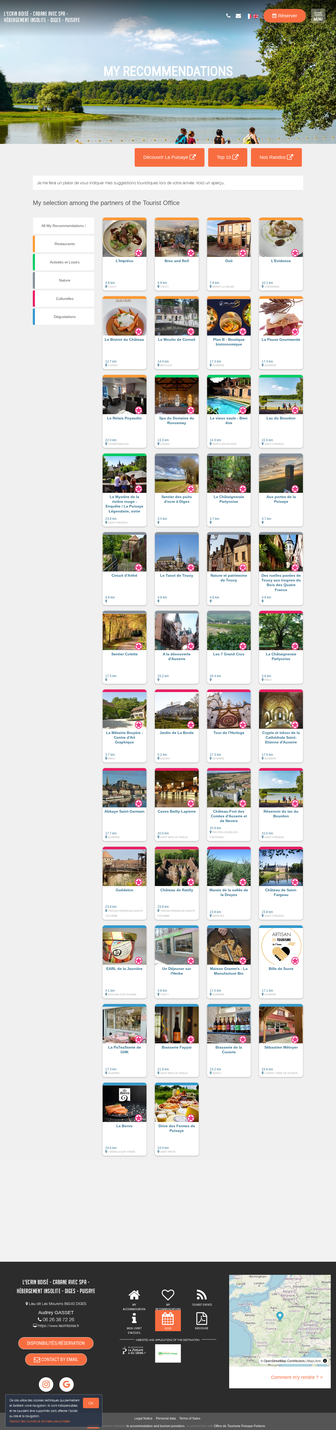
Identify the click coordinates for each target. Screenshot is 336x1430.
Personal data (166, 1418)
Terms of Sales (189, 1418)
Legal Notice (143, 1418)
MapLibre (314, 1360)
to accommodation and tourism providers (156, 1426)
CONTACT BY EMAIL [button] (59, 1359)
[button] (124, 256)
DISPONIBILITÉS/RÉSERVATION (56, 1343)
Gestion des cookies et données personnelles (39, 1421)
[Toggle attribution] (325, 1361)
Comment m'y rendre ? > (297, 1377)
